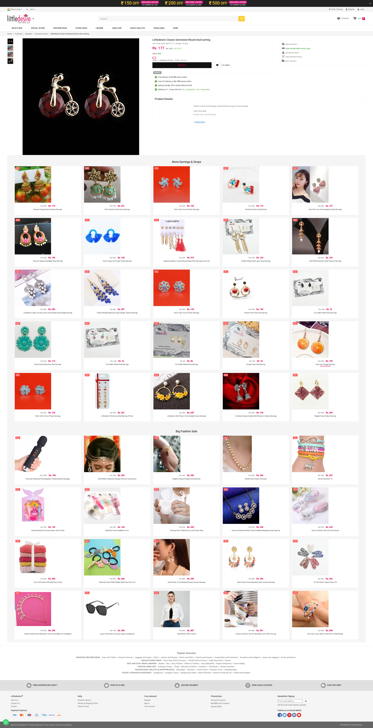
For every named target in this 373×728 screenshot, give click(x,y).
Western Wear (60, 28)
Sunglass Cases (171, 672)
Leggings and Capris (143, 657)
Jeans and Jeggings (270, 657)
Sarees (228, 660)
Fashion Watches (227, 666)
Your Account (149, 706)
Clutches (191, 669)
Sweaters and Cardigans (250, 657)
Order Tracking (337, 9)
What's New (17, 28)
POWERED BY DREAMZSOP (351, 725)
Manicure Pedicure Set (222, 672)
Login (361, 9)
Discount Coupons (218, 700)
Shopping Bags (230, 669)
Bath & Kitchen (204, 672)
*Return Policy (83, 706)
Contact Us (15, 703)
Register (351, 9)
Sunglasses (159, 28)
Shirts (156, 657)
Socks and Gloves (288, 657)
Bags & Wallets (137, 28)
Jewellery (117, 28)
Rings (176, 666)
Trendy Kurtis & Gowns (197, 660)
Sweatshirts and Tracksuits (226, 657)
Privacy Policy (48, 725)
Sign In (147, 703)
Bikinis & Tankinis (191, 663)
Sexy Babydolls (207, 663)
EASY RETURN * (291, 61)
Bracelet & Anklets (189, 666)
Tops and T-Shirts (109, 657)
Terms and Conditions (63, 725)
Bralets (161, 663)
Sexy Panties (176, 663)
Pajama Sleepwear (223, 663)
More (175, 28)
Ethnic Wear (81, 28)
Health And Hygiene (242, 672)
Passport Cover (216, 669)
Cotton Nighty (239, 663)
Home (9, 34)
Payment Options (84, 700)
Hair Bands (213, 666)
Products (18, 34)
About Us (14, 700)
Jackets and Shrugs (169, 657)
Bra (168, 663)
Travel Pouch (202, 669)
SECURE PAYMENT (292, 53)
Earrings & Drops (41, 34)
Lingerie (99, 28)
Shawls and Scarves (204, 657)
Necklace (203, 666)
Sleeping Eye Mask (188, 672)
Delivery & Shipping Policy (88, 703)
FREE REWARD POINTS (293, 57)
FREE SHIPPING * (291, 44)
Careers (14, 706)
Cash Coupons (220, 703)
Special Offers (38, 28)
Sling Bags (180, 669)
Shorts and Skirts (186, 657)
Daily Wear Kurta (216, 660)
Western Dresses (125, 657)
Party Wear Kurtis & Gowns (174, 660)
